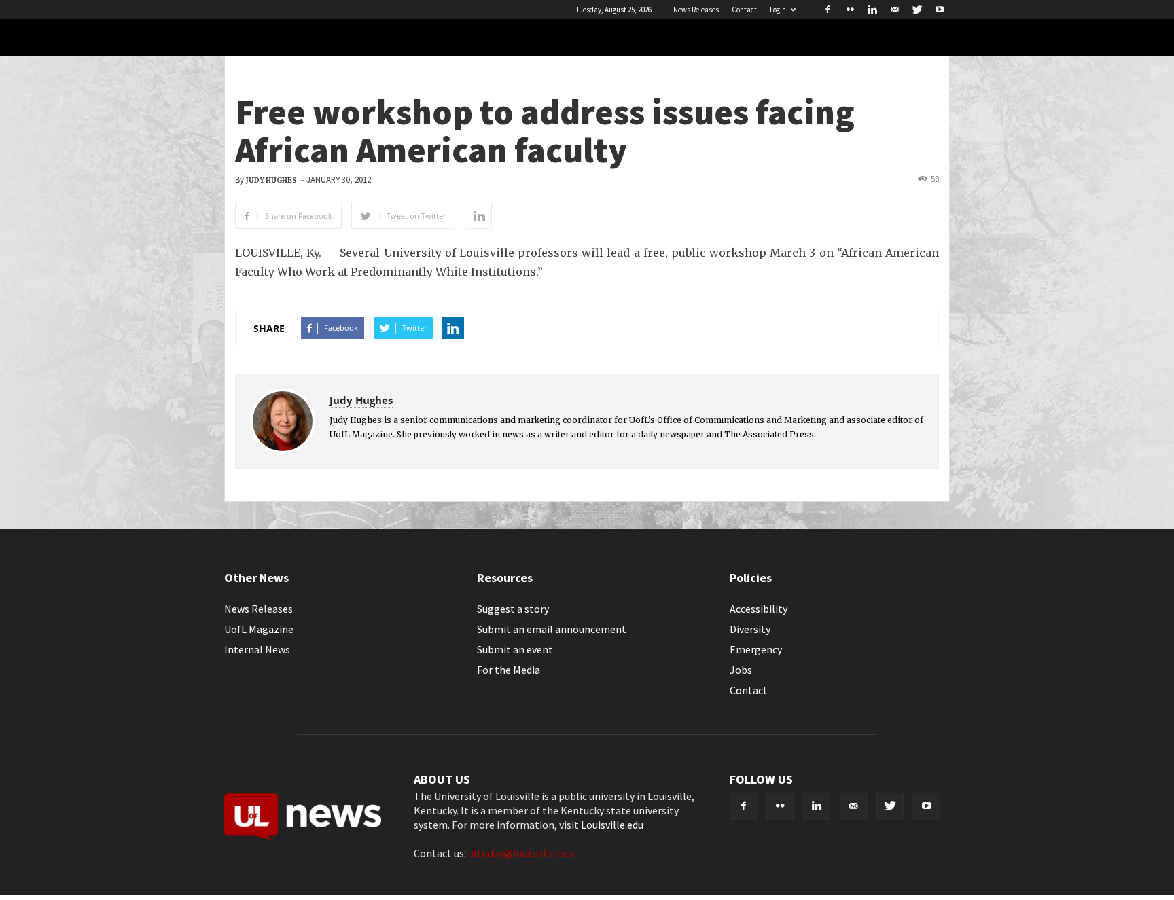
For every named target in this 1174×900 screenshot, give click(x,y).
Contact (744, 9)
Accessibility (758, 608)
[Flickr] (850, 9)
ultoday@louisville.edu (520, 853)
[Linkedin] (872, 9)
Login (778, 9)
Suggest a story (513, 608)
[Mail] (895, 9)
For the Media (508, 670)
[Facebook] (827, 9)
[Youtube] (939, 9)
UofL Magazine (259, 629)
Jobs (741, 670)
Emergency (756, 649)
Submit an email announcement (551, 629)
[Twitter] (917, 9)
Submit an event (515, 649)
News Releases (696, 9)
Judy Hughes (271, 180)
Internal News (257, 649)
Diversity (750, 629)
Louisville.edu (612, 824)
